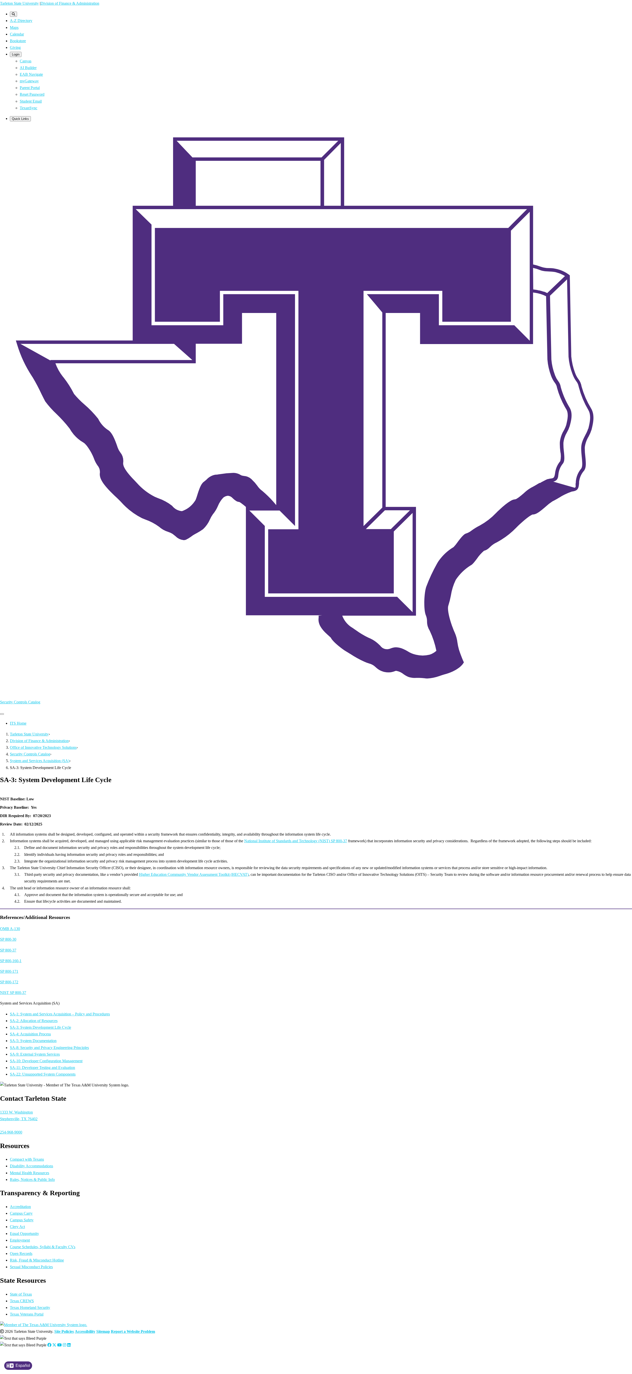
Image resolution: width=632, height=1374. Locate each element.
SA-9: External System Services (35, 1054)
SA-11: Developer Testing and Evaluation (42, 1067)
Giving (15, 47)
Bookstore (18, 41)
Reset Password (32, 94)
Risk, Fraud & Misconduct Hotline (37, 1260)
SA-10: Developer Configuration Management (46, 1061)
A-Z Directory (21, 20)
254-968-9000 (11, 1132)
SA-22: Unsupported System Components (43, 1074)
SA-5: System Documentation (33, 1041)
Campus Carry (21, 1213)
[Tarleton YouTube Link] (59, 1345)
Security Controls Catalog (20, 702)
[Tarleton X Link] (54, 1345)
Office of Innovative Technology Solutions (43, 747)
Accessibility (85, 1331)
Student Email (31, 101)
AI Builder (28, 68)
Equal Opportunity (24, 1233)
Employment (20, 1240)
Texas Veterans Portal (26, 1314)
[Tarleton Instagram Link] (64, 1345)
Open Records (21, 1253)
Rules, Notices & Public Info (32, 1179)
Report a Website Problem (133, 1331)
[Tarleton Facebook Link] (49, 1345)
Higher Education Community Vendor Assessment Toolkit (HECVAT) (194, 874)
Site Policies (64, 1331)
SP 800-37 (8, 950)
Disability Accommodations (31, 1166)
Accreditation (20, 1207)
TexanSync (28, 108)
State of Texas (21, 1294)
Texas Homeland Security (30, 1307)
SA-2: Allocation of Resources (34, 1021)
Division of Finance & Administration (69, 3)
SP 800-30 (8, 939)
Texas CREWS (22, 1301)
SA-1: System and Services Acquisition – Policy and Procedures (60, 1014)
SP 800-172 (9, 982)
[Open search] (13, 14)
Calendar (17, 34)
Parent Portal (30, 88)
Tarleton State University (19, 3)
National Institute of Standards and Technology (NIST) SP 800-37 (295, 841)
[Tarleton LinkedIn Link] (69, 1345)
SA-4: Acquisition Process (30, 1034)
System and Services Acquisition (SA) (39, 761)
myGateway (29, 81)
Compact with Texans (27, 1159)
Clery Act (17, 1227)
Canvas (25, 61)
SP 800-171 (9, 971)
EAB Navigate (31, 74)
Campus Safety (22, 1220)
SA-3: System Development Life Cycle (40, 1027)
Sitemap (103, 1331)
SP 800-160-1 (10, 961)
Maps (14, 27)
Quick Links (20, 119)
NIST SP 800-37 (13, 992)
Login (16, 54)
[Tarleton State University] (316, 691)
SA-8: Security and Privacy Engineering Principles (49, 1047)
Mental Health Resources (29, 1173)
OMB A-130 (10, 929)
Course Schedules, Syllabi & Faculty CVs (42, 1247)
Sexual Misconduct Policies (31, 1267)
